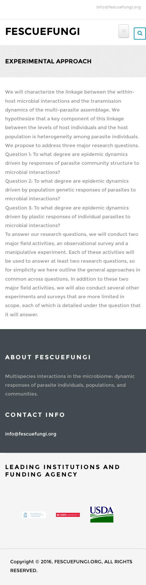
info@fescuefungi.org (118, 6)
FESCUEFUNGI (42, 31)
